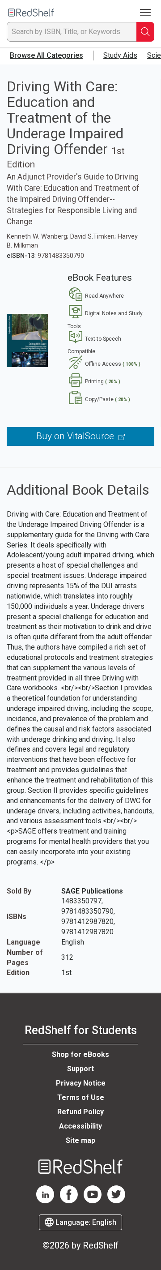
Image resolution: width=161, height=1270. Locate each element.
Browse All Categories (46, 55)
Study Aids (120, 55)
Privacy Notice (81, 1083)
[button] (96, 296)
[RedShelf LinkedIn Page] (45, 1201)
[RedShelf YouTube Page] (93, 1201)
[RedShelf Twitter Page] (116, 1201)
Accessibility (80, 1126)
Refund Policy (80, 1112)
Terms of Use (80, 1097)
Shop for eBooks (80, 1054)
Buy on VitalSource (76, 436)
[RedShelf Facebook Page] (69, 1201)
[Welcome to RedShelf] (31, 12)
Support (80, 1069)
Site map (80, 1140)
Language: (85, 1222)
